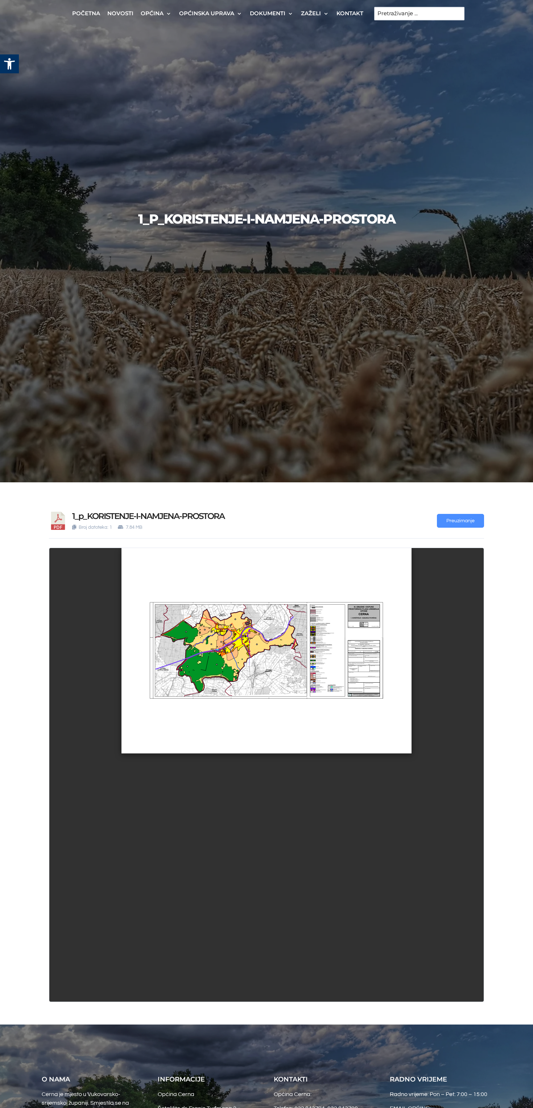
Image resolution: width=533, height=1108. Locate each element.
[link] (9, 63)
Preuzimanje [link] (460, 520)
